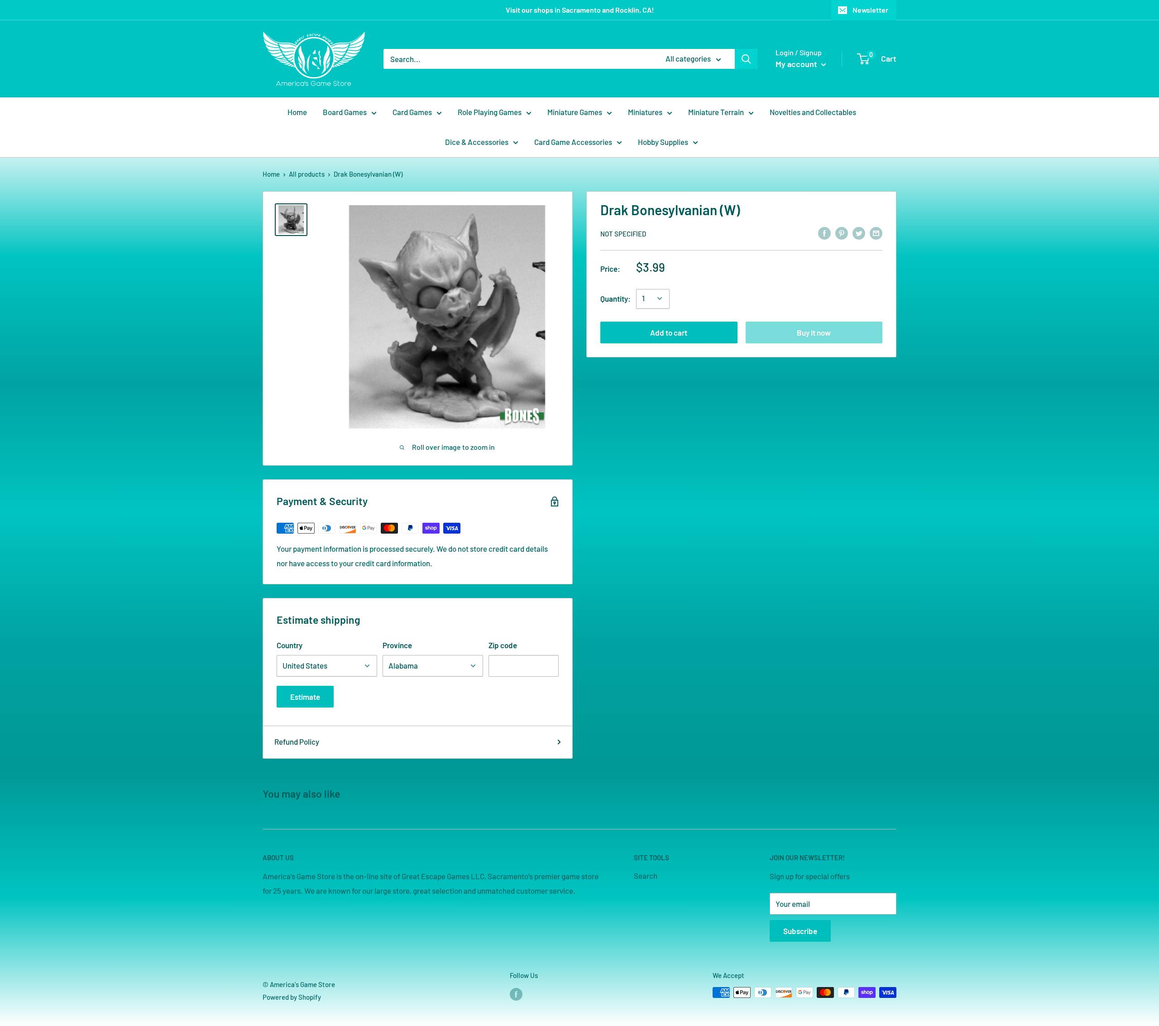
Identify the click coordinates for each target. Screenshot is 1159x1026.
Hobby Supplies (663, 141)
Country (289, 645)
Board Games (345, 111)
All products (307, 174)
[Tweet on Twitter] (858, 233)
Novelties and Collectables (813, 111)
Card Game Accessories (573, 141)
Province (397, 645)
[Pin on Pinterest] (841, 233)
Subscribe (800, 930)
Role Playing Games (490, 111)
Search (645, 875)
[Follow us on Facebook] (516, 994)
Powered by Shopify (292, 997)
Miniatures (645, 111)
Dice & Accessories (476, 141)
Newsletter (870, 9)
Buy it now (814, 332)
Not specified (623, 233)
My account (797, 64)
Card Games (412, 111)
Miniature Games (574, 111)
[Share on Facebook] (824, 233)
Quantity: (615, 298)
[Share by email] (876, 233)
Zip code (503, 645)
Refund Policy (296, 741)
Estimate (305, 696)
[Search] (746, 59)
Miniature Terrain (716, 111)
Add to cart (668, 332)
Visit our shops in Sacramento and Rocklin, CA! (580, 9)
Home (297, 111)
